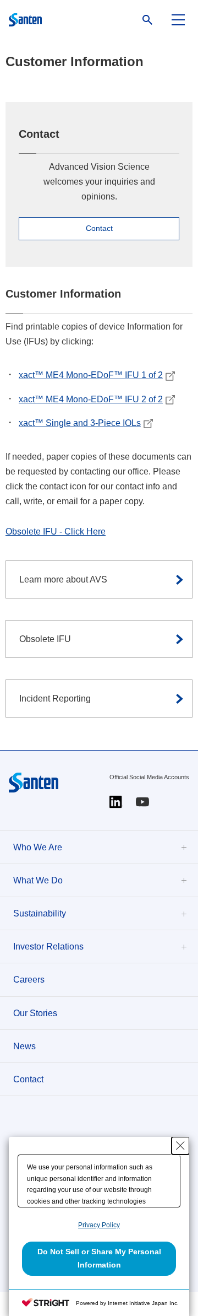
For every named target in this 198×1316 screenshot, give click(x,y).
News (24, 1046)
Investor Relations (48, 946)
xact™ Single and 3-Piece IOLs (80, 423)
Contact (28, 1079)
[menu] (178, 20)
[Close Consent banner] (180, 1146)
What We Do (38, 880)
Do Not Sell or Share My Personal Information (99, 1258)
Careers (29, 979)
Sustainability (39, 913)
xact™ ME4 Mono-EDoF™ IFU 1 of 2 (91, 375)
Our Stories (35, 1013)
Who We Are (37, 847)
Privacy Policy (99, 1225)
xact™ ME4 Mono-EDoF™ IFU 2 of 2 (91, 399)
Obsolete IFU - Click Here (56, 531)
